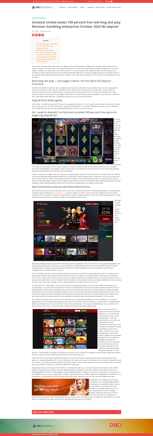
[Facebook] (111, 425)
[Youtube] (119, 425)
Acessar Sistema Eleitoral (114, 7)
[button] (33, 35)
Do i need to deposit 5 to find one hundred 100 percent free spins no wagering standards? (47, 55)
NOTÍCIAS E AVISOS (100, 7)
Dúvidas (82, 7)
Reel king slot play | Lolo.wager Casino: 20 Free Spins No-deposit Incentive (47, 46)
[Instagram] (115, 425)
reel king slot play (61, 193)
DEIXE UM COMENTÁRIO (43, 412)
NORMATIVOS (62, 7)
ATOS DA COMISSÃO (72, 7)
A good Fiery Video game (45, 50)
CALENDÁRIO (90, 7)
